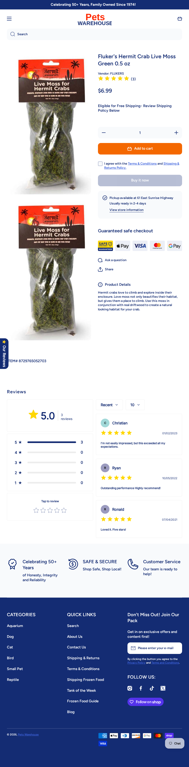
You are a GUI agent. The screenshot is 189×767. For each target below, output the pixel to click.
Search (73, 626)
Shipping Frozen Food (85, 679)
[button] (179, 18)
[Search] (11, 34)
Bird (10, 658)
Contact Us (76, 647)
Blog (71, 712)
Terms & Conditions (142, 164)
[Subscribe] (176, 648)
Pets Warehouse (28, 734)
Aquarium (15, 626)
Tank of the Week (81, 690)
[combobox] (94, 34)
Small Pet (15, 669)
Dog (10, 636)
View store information (126, 210)
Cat (10, 647)
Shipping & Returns (83, 658)
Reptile (13, 679)
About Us (74, 636)
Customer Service (161, 561)
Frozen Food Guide (83, 701)
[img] (113, 79)
